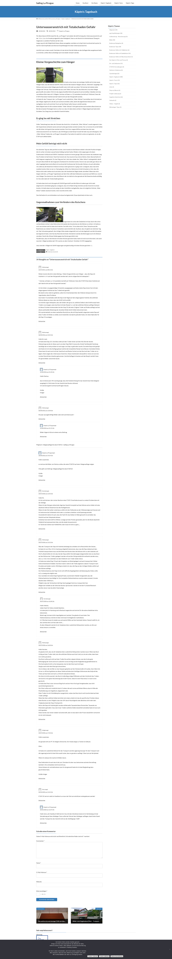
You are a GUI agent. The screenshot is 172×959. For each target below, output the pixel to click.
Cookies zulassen (92, 956)
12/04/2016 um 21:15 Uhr (47, 428)
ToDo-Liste (42, 38)
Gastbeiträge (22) (114, 73)
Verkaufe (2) (112, 100)
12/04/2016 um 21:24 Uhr (47, 372)
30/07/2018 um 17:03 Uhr (46, 733)
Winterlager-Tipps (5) (115, 107)
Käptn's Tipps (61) (114, 83)
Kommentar (40, 841)
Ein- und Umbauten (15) (116, 63)
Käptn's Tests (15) (114, 80)
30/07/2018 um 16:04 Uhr (47, 601)
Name (38, 863)
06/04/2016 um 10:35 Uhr (46, 335)
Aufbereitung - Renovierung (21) (118, 36)
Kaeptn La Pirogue (48, 369)
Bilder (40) (112, 40)
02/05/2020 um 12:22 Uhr (46, 792)
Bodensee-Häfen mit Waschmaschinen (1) (121, 56)
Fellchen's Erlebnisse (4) (116, 70)
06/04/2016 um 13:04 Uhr (46, 410)
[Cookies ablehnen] (170, 949)
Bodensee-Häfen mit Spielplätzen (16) (120, 53)
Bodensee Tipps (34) (115, 46)
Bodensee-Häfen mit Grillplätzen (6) (119, 50)
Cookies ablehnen (104, 956)
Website (39, 881)
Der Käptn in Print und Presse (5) (118, 60)
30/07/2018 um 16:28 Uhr (46, 645)
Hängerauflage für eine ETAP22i (63, 469)
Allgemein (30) (113, 30)
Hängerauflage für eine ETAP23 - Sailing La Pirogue (58, 444)
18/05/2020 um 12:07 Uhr (47, 809)
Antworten (42, 321)
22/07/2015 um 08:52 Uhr (46, 270)
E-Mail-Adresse (41, 872)
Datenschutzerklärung (116, 956)
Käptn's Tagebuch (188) (116, 77)
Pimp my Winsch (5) (114, 90)
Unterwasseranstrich (53, 251)
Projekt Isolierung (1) (115, 93)
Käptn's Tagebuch (50, 250)
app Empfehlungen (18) (115, 33)
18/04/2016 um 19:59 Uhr (46, 455)
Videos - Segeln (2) (114, 103)
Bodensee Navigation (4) (116, 43)
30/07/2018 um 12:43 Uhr (46, 493)
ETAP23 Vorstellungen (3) (116, 67)
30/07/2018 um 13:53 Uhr (46, 542)
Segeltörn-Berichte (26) (116, 97)
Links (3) (111, 87)
